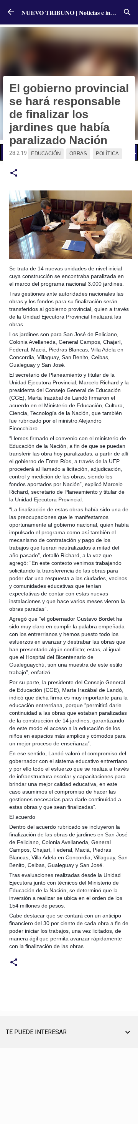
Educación (46, 153)
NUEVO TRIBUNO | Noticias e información (79, 12)
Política (107, 153)
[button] (13, 173)
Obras (78, 153)
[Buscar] (127, 12)
